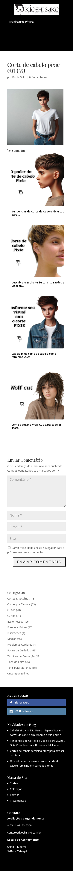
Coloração (16, 789)
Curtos (11, 610)
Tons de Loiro (15, 662)
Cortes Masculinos (18, 598)
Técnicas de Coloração (21, 656)
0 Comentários (38, 77)
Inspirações (14, 633)
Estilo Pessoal (15, 621)
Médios (11, 639)
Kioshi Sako (19, 77)
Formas (14, 795)
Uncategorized (16, 673)
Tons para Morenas (19, 667)
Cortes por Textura (18, 604)
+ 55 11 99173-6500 (19, 825)
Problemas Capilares (19, 644)
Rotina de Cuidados (19, 650)
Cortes (14, 783)
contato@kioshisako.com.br (24, 832)
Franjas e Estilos (17, 627)
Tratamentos (18, 800)
